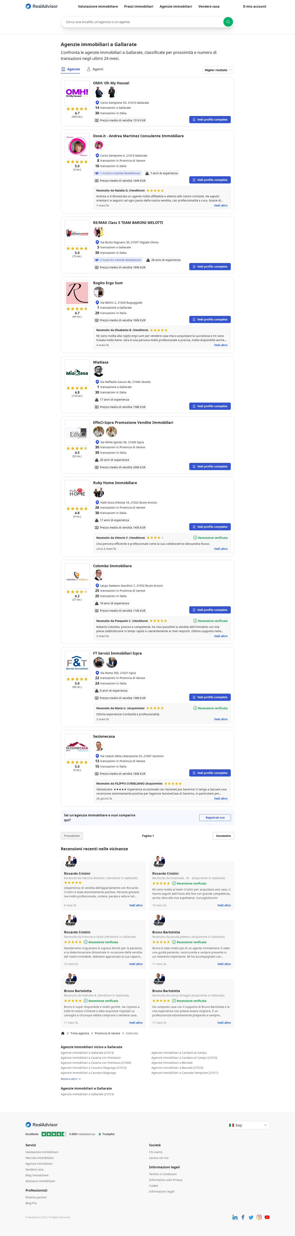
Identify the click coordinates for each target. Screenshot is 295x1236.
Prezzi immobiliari (138, 6)
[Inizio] (63, 1033)
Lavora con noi (159, 1158)
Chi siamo (155, 1152)
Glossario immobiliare (40, 1181)
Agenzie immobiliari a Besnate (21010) (177, 1068)
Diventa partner (36, 1197)
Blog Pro (31, 1203)
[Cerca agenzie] (228, 22)
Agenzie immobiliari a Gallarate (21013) (87, 1053)
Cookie (153, 1186)
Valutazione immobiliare (98, 6)
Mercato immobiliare (39, 1158)
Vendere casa (209, 6)
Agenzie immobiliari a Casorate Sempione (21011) (185, 1073)
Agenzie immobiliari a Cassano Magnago (88, 1073)
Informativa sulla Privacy (165, 1180)
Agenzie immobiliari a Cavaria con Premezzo (91, 1058)
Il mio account (254, 6)
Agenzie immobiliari (176, 6)
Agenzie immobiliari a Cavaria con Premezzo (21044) (96, 1063)
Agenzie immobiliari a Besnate (172, 1063)
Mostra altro (69, 1079)
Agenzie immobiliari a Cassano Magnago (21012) (93, 1068)
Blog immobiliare (37, 1175)
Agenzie (73, 69)
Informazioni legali (162, 1191)
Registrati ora (215, 817)
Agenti (98, 69)
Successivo (223, 836)
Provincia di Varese (107, 1033)
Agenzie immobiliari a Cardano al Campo (179, 1053)
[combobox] (147, 22)
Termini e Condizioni (163, 1174)
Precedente (72, 836)
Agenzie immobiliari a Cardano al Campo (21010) (184, 1058)
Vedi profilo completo (212, 119)
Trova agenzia (79, 1033)
